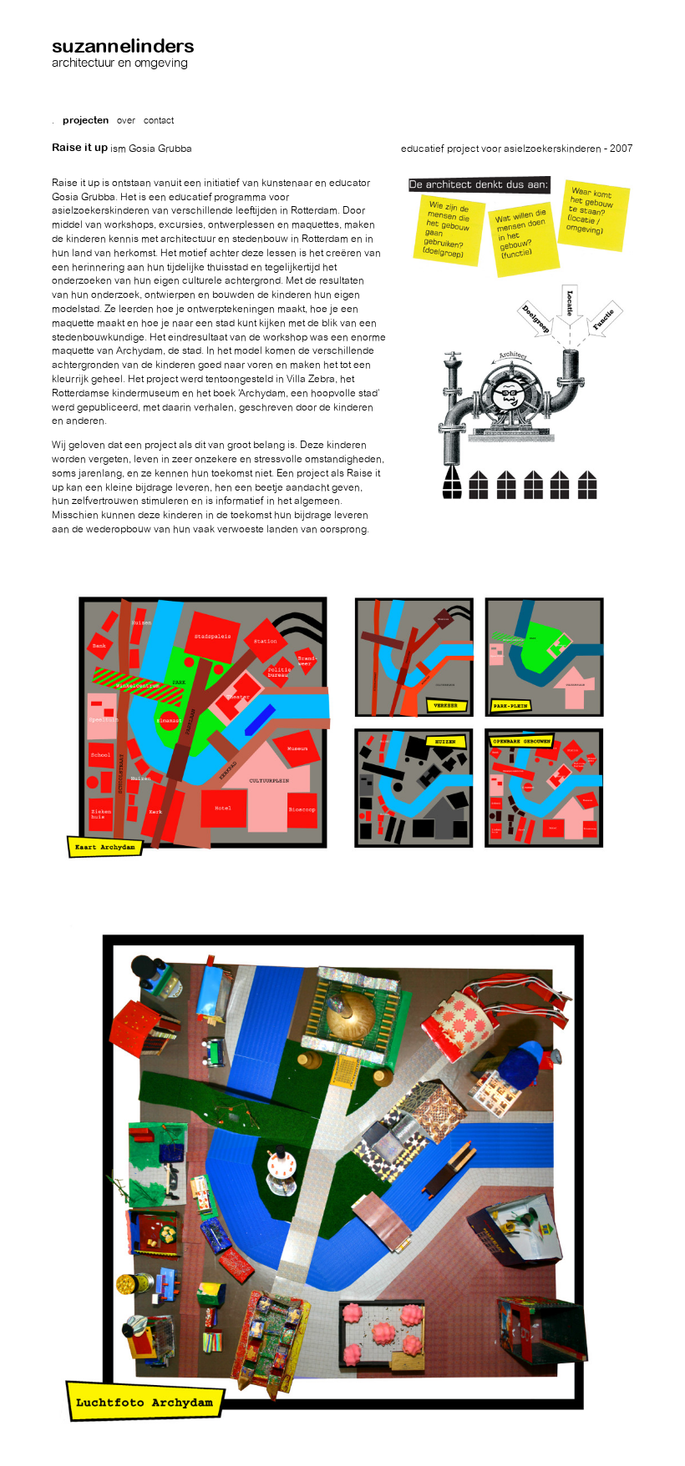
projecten (86, 120)
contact (159, 120)
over (126, 120)
